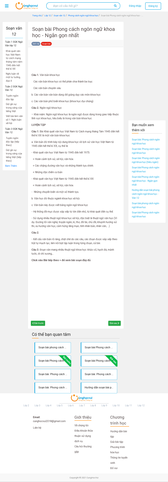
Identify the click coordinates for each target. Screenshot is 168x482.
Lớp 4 (48, 405)
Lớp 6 (71, 405)
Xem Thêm (11, 166)
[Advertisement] (14, 219)
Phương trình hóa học (117, 450)
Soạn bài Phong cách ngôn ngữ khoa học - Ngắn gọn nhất (145, 181)
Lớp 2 (26, 405)
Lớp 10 (116, 405)
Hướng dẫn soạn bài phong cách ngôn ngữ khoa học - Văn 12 (145, 194)
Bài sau (114, 323)
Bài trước (39, 323)
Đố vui (113, 468)
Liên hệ (37, 427)
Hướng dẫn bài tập (118, 434)
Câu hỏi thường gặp (83, 449)
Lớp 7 (82, 405)
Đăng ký (153, 6)
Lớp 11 (128, 405)
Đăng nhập (135, 5)
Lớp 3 (37, 405)
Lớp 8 (93, 405)
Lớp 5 (60, 405)
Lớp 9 (104, 405)
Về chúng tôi (81, 425)
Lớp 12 (141, 405)
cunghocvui (27, 7)
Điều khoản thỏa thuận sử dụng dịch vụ (83, 436)
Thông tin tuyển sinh (118, 460)
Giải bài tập (116, 441)
